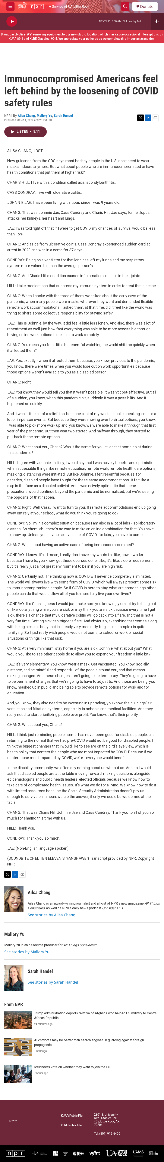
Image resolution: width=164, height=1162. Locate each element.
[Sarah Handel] (13, 978)
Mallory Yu (44, 115)
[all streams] (157, 21)
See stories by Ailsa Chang (51, 914)
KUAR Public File (72, 1115)
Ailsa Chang (26, 115)
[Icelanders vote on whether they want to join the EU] (18, 1074)
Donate (146, 6)
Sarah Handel (63, 115)
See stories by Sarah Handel (53, 982)
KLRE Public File (71, 1125)
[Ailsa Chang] (13, 899)
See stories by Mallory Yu (26, 951)
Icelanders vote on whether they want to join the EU (72, 1067)
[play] (11, 21)
